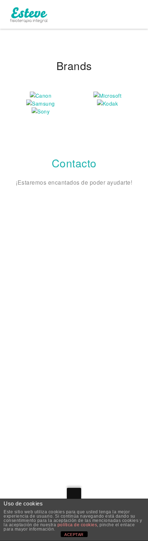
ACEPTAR (74, 534)
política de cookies (77, 524)
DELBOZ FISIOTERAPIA (47, 425)
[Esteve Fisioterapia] (28, 14)
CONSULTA (29, 351)
